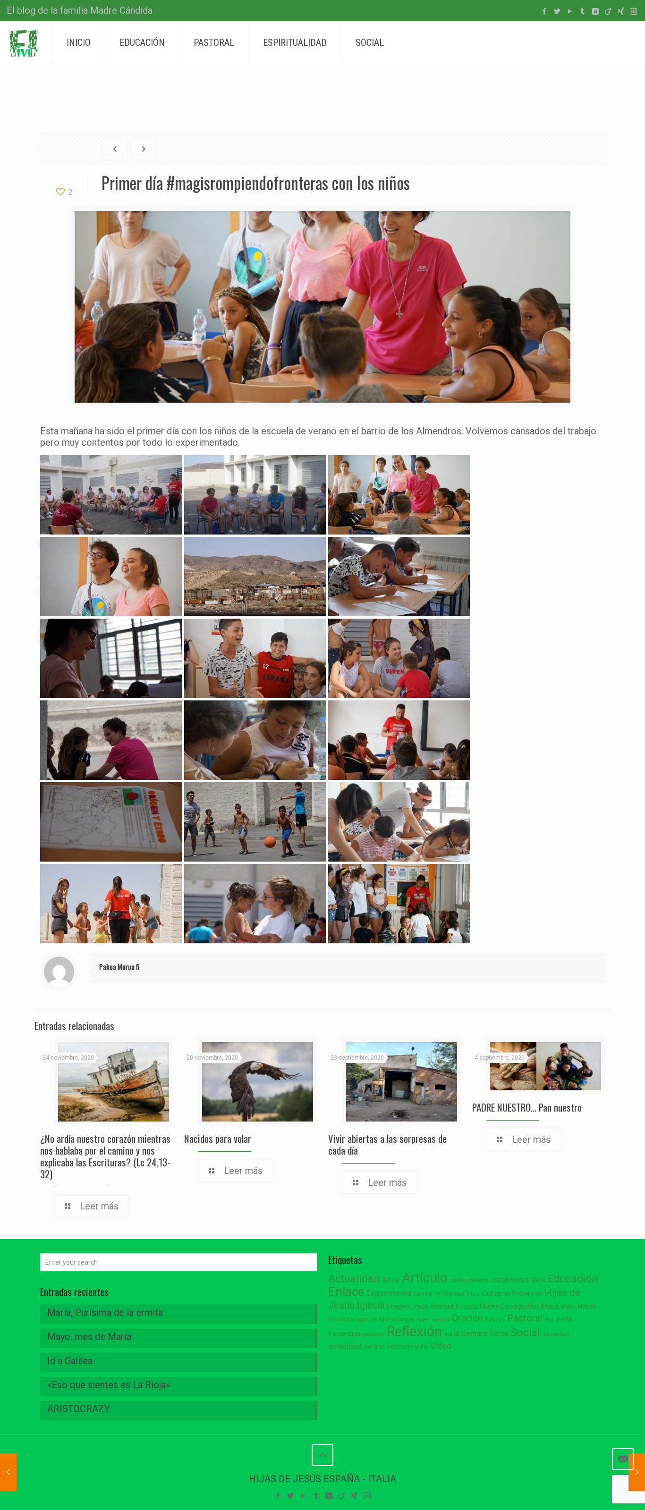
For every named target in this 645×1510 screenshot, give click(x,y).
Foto (473, 1293)
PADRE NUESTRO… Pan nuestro (527, 1107)
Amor (390, 1280)
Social (525, 1332)
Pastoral (525, 1318)
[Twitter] (557, 11)
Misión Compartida (352, 1319)
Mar (533, 1306)
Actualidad (354, 1279)
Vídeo (441, 1346)
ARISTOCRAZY (78, 1409)
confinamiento (469, 1280)
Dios (538, 1280)
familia (423, 1293)
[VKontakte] (595, 11)
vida (421, 1346)
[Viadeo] (608, 11)
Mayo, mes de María (89, 1336)
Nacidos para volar (217, 1138)
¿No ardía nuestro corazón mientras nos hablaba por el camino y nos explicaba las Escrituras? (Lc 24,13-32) (105, 1156)
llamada (466, 1306)
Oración (467, 1318)
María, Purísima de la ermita (105, 1312)
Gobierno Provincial (512, 1294)
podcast (373, 1334)
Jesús (420, 1306)
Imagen (398, 1306)
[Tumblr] (582, 11)
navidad (441, 1320)
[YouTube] (570, 11)
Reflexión (414, 1331)
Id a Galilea (70, 1360)
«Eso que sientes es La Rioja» (108, 1384)
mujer (422, 1320)
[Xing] (621, 11)
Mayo (568, 1306)
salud (451, 1334)
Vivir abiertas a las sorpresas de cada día (387, 1144)
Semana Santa (484, 1333)
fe (437, 1294)
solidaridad (345, 1347)
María (550, 1306)
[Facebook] (544, 11)
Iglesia (370, 1305)
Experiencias (388, 1293)
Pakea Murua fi (119, 966)
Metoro (586, 1306)
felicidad (453, 1294)
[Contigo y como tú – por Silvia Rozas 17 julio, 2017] (8, 1472)
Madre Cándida (502, 1306)
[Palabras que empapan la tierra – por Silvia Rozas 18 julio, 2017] (636, 1472)
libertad (442, 1306)
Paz (549, 1320)
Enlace (346, 1292)
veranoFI (400, 1346)
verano (374, 1346)
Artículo (424, 1278)
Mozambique (397, 1319)
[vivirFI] (23, 42)
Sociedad (556, 1333)
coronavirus (510, 1279)
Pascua (495, 1319)
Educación (573, 1279)
